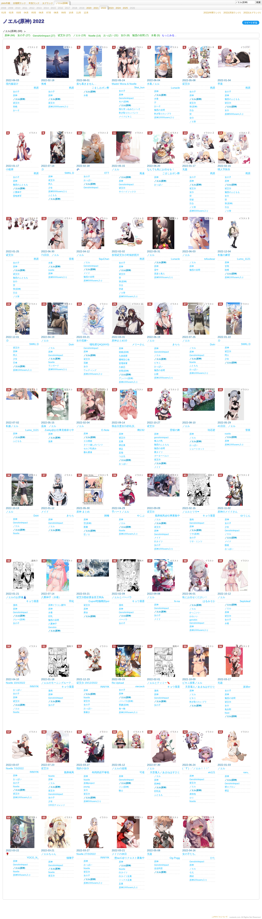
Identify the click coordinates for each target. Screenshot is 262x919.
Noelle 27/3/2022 (86, 854)
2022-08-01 (83, 80)
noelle (51, 270)
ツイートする (250, 22)
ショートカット (196, 449)
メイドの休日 (119, 854)
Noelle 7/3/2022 (15, 768)
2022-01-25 (12, 251)
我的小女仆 (82, 768)
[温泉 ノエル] (57, 404)
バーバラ (123, 619)
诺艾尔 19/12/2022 (86, 682)
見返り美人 (159, 273)
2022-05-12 (118, 764)
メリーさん (138, 344)
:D (42, 169)
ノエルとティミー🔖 (158, 682)
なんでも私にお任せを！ (160, 169)
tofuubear (209, 258)
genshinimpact (161, 437)
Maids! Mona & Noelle (124, 83)
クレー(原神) (19, 619)
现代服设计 (12, 83)
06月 (41, 12)
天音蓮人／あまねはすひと (200, 686)
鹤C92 (141, 430)
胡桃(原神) (124, 352)
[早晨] (234, 56)
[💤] (92, 147)
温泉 (50, 441)
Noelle (51, 362)
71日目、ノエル (50, 255)
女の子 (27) (23, 35)
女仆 (191, 118)
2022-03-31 (118, 337)
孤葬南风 (69, 772)
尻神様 (157, 783)
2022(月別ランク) (232, 12)
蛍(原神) (193, 106)
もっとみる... (169, 35)
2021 (96, 8)
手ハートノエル (120, 511)
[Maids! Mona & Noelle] (128, 61)
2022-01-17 (12, 165)
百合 (191, 110)
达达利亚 (158, 868)
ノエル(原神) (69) (12, 31)
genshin (193, 620)
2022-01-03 (224, 764)
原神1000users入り (234, 277)
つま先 (122, 456)
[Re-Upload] (128, 660)
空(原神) (87, 523)
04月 (26, 12)
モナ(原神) (124, 101)
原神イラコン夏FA (57, 605)
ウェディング (90, 370)
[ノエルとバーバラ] (128, 575)
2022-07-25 (189, 337)
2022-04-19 (47, 337)
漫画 (191, 519)
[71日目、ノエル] (57, 233)
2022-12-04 (224, 251)
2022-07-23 (47, 764)
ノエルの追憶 (119, 768)
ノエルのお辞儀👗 (16, 597)
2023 (111, 8)
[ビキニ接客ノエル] (198, 660)
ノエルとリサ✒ (190, 511)
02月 (11, 12)
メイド (87, 273)
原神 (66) (10, 35)
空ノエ (87, 534)
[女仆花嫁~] (92, 318)
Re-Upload (118, 682)
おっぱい (88, 180)
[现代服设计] (22, 61)
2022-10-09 (189, 679)
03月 (18, 12)
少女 (50, 187)
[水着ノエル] (163, 61)
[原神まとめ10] (128, 318)
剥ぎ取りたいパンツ (128, 113)
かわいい (193, 616)
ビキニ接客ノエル (192, 682)
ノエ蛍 (192, 121)
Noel (227, 713)
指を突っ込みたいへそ (129, 109)
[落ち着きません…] (92, 61)
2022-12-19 (83, 679)
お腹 (156, 374)
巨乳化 (157, 791)
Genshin (52, 627)
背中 (156, 270)
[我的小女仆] (92, 746)
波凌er (246, 686)
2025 (125, 8)
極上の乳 (158, 441)
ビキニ (157, 363)
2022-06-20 (153, 165)
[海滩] (57, 61)
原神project (89, 783)
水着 (86, 95)
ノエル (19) (79, 35)
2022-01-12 (47, 508)
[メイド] (57, 489)
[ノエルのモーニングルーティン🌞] (57, 660)
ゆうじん (245, 515)
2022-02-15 (224, 165)
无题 (184, 169)
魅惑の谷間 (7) (140, 35)
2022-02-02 (118, 251)
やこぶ (141, 515)
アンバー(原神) (126, 378)
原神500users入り (92, 801)
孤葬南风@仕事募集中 (167, 515)
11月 (78, 12)
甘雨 (227, 266)
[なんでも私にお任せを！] (163, 147)
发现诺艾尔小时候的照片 (125, 255)
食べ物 (122, 708)
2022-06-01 (189, 593)
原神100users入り (198, 880)
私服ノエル (12, 426)
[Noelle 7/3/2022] (22, 746)
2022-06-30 (47, 251)
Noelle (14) (94, 35)
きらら (176, 344)
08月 (56, 12)
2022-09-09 (153, 508)
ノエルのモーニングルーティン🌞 (57, 682)
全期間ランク (19, 3)
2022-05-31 (153, 251)
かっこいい (194, 612)
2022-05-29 (224, 422)
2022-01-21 (12, 593)
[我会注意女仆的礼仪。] (128, 404)
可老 (142, 772)
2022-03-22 (12, 850)
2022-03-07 (12, 764)
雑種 (106, 515)
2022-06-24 (189, 764)
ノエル (115, 169)
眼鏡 (227, 545)
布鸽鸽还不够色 (100, 772)
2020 (88, 8)
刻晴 (227, 270)
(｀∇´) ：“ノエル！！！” (195, 768)
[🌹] (22, 832)
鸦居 (36, 87)
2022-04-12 (83, 251)
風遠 (142, 173)
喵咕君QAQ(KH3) (99, 344)
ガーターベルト (161, 456)
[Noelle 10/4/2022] (22, 660)
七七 (191, 872)
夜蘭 (86, 527)
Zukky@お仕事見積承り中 (59, 430)
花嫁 (86, 363)
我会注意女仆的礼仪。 (124, 426)
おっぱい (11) (110, 35)
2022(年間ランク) (212, 12)
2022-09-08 (153, 593)
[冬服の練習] (234, 233)
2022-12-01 (12, 337)
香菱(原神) (124, 705)
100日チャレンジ (56, 805)
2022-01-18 (47, 679)
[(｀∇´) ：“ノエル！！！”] (198, 746)
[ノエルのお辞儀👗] (22, 575)
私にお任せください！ (194, 597)
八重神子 (17, 192)
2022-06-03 (12, 80)
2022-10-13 (12, 508)
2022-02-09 (118, 593)
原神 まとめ (83, 511)
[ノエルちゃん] (57, 832)
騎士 (121, 790)
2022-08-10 (189, 422)
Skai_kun (139, 87)
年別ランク (34, 3)
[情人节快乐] (234, 147)
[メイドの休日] (128, 832)
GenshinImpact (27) (44, 35)
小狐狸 (9, 169)
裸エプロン (230, 787)
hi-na (177, 601)
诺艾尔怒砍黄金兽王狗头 (90, 597)
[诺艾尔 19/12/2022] (92, 660)
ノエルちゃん (48, 854)
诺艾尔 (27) (64, 35)
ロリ (191, 798)
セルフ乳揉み (90, 448)
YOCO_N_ (33, 857)
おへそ (16, 110)
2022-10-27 (153, 422)
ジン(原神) (124, 787)
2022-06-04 (153, 80)
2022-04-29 (118, 508)
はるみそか (209, 601)
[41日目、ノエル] (234, 404)
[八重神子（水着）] (57, 575)
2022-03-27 (83, 764)
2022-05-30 (83, 508)
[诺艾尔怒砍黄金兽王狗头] (92, 568)
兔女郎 (228, 709)
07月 (48, 12)
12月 (86, 12)
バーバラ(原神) (126, 701)
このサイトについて (220, 917)
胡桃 (15, 106)
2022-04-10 (12, 679)
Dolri (71, 344)
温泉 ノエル (48, 426)
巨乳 (50, 616)
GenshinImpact (126, 98)
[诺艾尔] (198, 61)
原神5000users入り (234, 114)
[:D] (57, 147)
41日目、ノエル (226, 426)
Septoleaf (245, 601)
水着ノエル (153, 83)
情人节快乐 (224, 169)
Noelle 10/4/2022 (15, 682)
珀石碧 (211, 430)
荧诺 (191, 199)
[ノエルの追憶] (128, 739)
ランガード (53, 365)
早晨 (220, 83)
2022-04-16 (189, 850)
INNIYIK (34, 686)
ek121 (211, 772)
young (87, 786)
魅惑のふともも (232, 99)
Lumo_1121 (243, 258)
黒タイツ (158, 452)
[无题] (198, 147)
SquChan (104, 258)
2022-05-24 (118, 80)
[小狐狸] (22, 147)
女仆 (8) (125, 35)
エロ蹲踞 (88, 441)
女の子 (16, 91)
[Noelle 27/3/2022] (92, 832)
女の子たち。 (189, 854)
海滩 (43, 83)
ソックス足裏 (125, 880)
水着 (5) (155, 35)
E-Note (105, 430)
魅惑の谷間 (159, 110)
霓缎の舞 (175, 430)
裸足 (121, 449)
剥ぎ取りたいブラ (162, 113)
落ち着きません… (86, 83)
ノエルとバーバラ (122, 597)
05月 (33, 12)
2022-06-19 (153, 337)
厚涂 (86, 612)
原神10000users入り (58, 106)
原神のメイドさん (228, 511)
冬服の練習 (224, 255)
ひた (212, 857)
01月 (3, 12)
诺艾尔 (16, 103)
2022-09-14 (118, 422)
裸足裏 (122, 445)
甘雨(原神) (124, 371)
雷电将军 (17, 196)
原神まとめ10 (119, 340)
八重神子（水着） (51, 597)
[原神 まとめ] (92, 489)
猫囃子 (70, 857)
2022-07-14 (47, 165)
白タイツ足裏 (125, 876)
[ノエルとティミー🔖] (163, 660)
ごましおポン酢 (100, 87)
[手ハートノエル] (128, 489)
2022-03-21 (83, 337)
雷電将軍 (123, 363)
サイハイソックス (127, 191)
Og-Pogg (175, 857)
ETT (106, 172)
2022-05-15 (118, 165)
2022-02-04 (83, 422)
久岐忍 (122, 367)
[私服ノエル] (22, 394)
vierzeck (140, 686)
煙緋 (191, 876)
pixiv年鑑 (5, 3)
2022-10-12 (224, 593)
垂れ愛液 (88, 452)
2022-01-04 (224, 80)
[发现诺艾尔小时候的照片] (128, 233)
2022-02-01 (153, 679)
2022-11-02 (224, 508)
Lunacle (175, 87)
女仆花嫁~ (82, 340)
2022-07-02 (12, 422)
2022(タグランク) (252, 12)
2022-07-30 (153, 764)
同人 (50, 184)
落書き (87, 712)
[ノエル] (128, 147)
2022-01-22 (224, 337)
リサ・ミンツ (195, 541)
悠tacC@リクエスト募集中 (129, 857)
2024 (118, 8)
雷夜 (71, 258)
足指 (121, 452)
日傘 (15, 362)
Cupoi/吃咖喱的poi (99, 601)
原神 (15, 95)
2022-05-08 (189, 80)
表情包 (192, 794)
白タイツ (158, 541)
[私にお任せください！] (198, 575)
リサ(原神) (194, 534)
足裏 (121, 441)
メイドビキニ (125, 116)
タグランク (47, 3)
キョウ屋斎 (209, 515)
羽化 (71, 601)
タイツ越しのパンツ (93, 445)
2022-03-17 (224, 679)
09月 (63, 12)
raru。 (246, 772)
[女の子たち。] (198, 832)
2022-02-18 (47, 80)
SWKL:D (69, 172)
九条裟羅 (123, 356)
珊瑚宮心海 (124, 359)
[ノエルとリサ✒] (198, 489)
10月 (71, 12)
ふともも (52, 195)
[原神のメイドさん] (234, 489)
